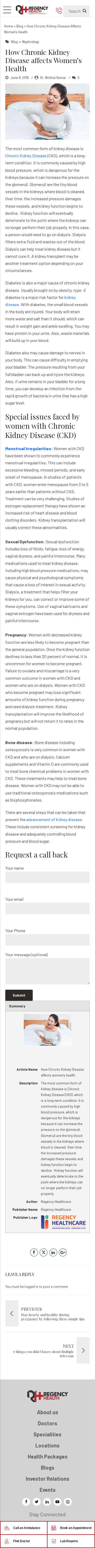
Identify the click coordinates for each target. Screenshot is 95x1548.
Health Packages (48, 1456)
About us (47, 1412)
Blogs (47, 1467)
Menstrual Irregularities (28, 448)
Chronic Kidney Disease (25, 155)
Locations (47, 1445)
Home (8, 26)
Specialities (47, 1434)
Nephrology (30, 41)
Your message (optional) (26, 954)
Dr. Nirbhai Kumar (53, 77)
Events (48, 1490)
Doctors (47, 1423)
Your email (14, 899)
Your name (14, 867)
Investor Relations (47, 1478)
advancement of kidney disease (54, 819)
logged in (31, 1286)
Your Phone (15, 930)
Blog (19, 26)
